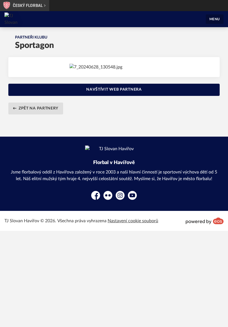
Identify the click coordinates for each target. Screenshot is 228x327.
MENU (214, 19)
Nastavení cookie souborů (133, 221)
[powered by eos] (205, 221)
